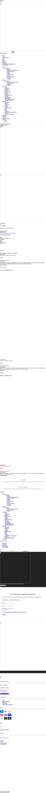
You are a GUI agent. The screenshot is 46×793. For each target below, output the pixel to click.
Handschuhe (7, 89)
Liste (1, 240)
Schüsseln (7, 111)
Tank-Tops (9, 77)
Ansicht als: (2, 239)
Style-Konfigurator (6, 118)
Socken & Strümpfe (11, 76)
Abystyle (4, 542)
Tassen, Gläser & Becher (9, 114)
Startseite (1, 232)
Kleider (8, 73)
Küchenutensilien (8, 107)
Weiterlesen (2, 370)
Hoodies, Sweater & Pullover (12, 70)
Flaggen (6, 106)
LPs (5, 121)
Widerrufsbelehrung (6, 701)
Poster (6, 108)
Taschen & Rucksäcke (9, 100)
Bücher (6, 103)
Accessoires (4, 86)
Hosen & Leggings (10, 71)
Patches (6, 92)
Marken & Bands (5, 57)
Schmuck (6, 96)
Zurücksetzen (25, 551)
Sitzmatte (6, 113)
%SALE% (4, 116)
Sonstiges (4, 117)
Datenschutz (4, 703)
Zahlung (1, 707)
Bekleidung (7, 68)
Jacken (8, 72)
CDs (6, 120)
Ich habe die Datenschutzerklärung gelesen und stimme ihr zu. (15, 612)
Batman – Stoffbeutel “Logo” (5, 466)
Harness (6, 90)
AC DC (4, 544)
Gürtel (6, 87)
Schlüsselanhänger (8, 94)
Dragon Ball (5, 546)
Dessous (8, 69)
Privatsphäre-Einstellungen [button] (7, 704)
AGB (3, 700)
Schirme (6, 93)
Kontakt (3, 61)
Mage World (5, 547)
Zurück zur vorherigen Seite (5, 234)
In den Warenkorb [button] (3, 264)
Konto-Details (5, 65)
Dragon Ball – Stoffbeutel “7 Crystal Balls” (8, 255)
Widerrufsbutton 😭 (4, 693)
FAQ (3, 59)
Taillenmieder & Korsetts (9, 99)
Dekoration (7, 104)
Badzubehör (7, 102)
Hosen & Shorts (10, 83)
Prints (6, 110)
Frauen (3, 67)
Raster (1, 241)
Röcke (8, 75)
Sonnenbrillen (7, 97)
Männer (3, 79)
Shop (3, 56)
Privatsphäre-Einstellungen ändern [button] (8, 63)
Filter (1, 237)
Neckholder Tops (10, 74)
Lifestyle (4, 101)
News (3, 58)
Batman (4, 545)
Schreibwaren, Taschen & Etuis (11, 112)
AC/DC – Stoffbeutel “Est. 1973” (6, 360)
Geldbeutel (7, 88)
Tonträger (4, 119)
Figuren (6, 105)
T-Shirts (8, 78)
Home (3, 55)
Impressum (4, 62)
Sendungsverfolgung (4, 729)
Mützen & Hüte (8, 91)
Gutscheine (4, 115)
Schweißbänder (8, 98)
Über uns (4, 60)
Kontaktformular (4, 690)
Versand (3, 261)
